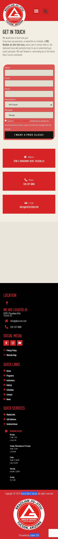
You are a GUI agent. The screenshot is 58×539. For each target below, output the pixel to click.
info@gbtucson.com (29, 207)
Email (7, 78)
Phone (7, 89)
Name (7, 68)
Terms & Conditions (21, 120)
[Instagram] (13, 343)
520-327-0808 (29, 184)
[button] (36, 11)
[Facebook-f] (6, 343)
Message (9, 110)
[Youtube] (19, 343)
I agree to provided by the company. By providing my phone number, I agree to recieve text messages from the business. (28, 124)
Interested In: (10, 99)
